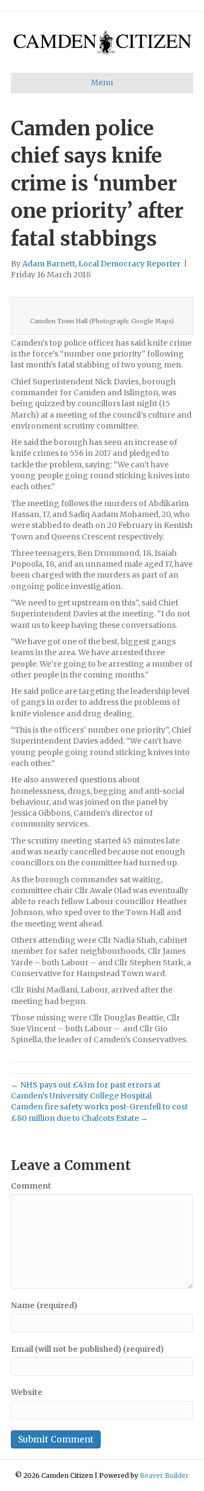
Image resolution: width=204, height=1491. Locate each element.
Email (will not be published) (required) (87, 1349)
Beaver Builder (164, 1475)
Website (26, 1392)
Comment (31, 1186)
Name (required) (44, 1305)
